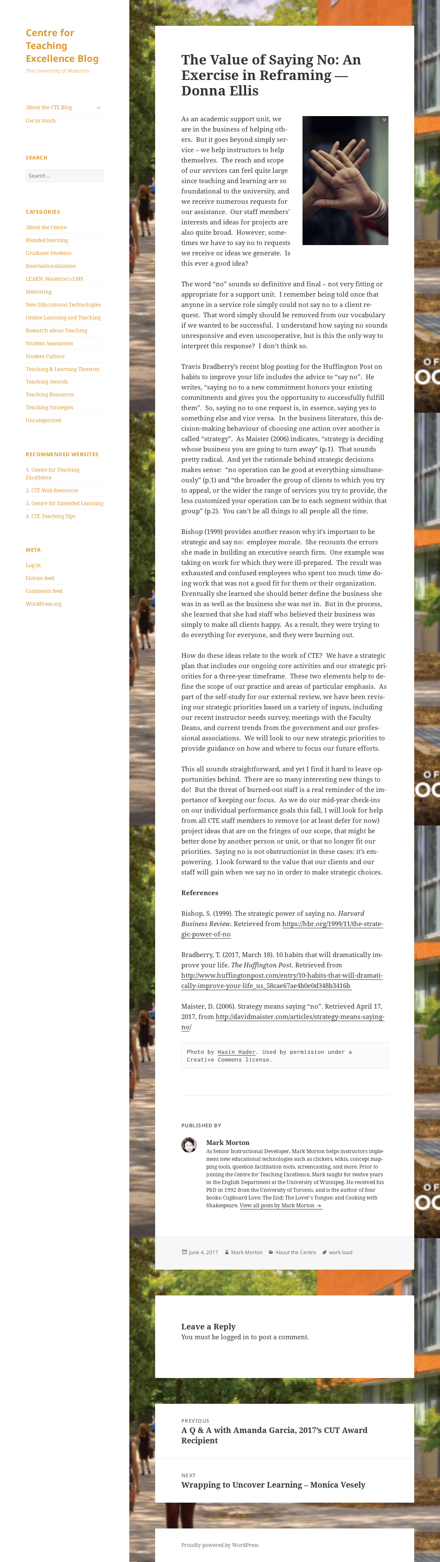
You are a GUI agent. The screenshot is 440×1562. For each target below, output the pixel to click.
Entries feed (40, 578)
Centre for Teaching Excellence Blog (62, 45)
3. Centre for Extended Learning (64, 503)
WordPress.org (43, 604)
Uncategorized (43, 420)
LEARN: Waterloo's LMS (54, 278)
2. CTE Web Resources (52, 490)
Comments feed (44, 591)
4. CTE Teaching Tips (50, 516)
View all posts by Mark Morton (278, 1205)
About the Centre (46, 227)
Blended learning (47, 240)
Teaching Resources (50, 394)
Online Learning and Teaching (63, 317)
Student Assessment (49, 343)
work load (340, 1252)
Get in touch (41, 120)
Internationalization (51, 266)
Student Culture (45, 356)
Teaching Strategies (49, 407)
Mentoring (39, 291)
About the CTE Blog (49, 107)
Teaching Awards (47, 381)
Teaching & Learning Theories (62, 369)
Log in (33, 565)
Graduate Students (48, 253)
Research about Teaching (56, 330)
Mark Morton (247, 1252)
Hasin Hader (237, 1051)
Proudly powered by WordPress (219, 1545)
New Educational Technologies (63, 304)
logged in (235, 1336)
